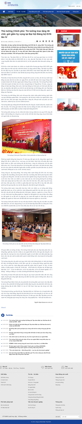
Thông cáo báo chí (59, 410)
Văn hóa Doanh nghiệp (63, 11)
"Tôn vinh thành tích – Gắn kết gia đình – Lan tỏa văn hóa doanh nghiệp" (29, 350)
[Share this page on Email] (37, 41)
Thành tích (3, 382)
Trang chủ (4, 21)
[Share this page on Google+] (43, 41)
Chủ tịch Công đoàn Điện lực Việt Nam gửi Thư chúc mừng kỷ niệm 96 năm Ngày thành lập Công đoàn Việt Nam (29, 353)
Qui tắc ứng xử (31, 407)
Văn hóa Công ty (32, 405)
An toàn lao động (59, 382)
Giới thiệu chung (4, 377)
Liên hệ (78, 6)
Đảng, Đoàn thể (31, 384)
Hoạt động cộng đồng (33, 399)
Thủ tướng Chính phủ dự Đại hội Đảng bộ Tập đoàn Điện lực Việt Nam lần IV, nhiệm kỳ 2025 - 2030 (30, 321)
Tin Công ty (30, 377)
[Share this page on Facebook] (52, 41)
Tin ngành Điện (31, 387)
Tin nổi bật (64, 31)
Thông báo (76, 11)
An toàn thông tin (32, 392)
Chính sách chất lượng (6, 384)
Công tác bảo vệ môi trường (34, 394)
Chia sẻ (3, 307)
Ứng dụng (57, 384)
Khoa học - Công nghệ (33, 382)
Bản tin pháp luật (5, 405)
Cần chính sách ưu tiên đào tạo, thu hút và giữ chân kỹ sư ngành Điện (28, 336)
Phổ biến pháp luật (48, 11)
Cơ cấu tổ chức (4, 380)
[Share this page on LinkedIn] (49, 41)
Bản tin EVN (31, 389)
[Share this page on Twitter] (46, 41)
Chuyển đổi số (31, 380)
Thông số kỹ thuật (59, 377)
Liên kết (58, 416)
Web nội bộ (71, 6)
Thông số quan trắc (60, 380)
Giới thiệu (10, 11)
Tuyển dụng (58, 407)
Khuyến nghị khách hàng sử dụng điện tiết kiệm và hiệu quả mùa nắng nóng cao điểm (30, 333)
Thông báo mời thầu (60, 405)
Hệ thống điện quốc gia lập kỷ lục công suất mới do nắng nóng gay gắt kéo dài (30, 329)
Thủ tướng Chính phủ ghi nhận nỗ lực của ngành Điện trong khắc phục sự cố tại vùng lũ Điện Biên (29, 340)
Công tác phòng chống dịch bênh (36, 397)
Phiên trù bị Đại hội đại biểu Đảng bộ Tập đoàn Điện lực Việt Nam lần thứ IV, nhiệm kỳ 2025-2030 (30, 325)
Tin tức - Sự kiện (21, 11)
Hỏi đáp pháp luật (5, 407)
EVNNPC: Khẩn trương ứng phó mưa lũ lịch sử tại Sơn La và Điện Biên (28, 343)
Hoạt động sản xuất (34, 11)
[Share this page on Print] (40, 41)
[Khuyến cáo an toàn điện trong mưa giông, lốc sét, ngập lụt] (68, 56)
